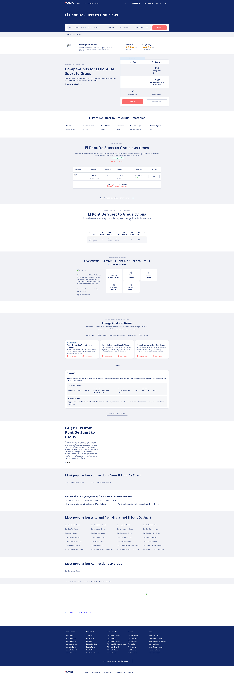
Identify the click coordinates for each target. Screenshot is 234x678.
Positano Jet (132, 647)
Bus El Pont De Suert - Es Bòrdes (102, 549)
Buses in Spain (83, 581)
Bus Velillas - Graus (97, 545)
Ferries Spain (132, 641)
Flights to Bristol (113, 647)
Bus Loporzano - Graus (125, 529)
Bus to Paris (90, 647)
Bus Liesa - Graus (71, 533)
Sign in (167, 3)
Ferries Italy (132, 644)
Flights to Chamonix (114, 635)
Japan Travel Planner (156, 638)
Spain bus (89, 635)
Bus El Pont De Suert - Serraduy (128, 549)
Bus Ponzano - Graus (72, 537)
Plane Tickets (112, 632)
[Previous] (89, 233)
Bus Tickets (90, 632)
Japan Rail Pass (154, 635)
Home (67, 581)
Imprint (85, 672)
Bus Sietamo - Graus (98, 537)
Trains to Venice (71, 644)
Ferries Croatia (133, 638)
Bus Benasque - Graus (124, 533)
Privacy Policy (107, 672)
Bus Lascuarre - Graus (124, 537)
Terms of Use (95, 672)
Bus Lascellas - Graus (150, 541)
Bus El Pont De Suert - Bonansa (75, 549)
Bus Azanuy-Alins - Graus (73, 541)
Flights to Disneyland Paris (116, 644)
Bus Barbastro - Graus (150, 525)
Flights (90, 3)
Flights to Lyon (112, 638)
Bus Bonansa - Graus (98, 533)
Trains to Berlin (71, 647)
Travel (151, 632)
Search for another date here (117, 186)
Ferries (97, 3)
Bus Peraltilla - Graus (124, 541)
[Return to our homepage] (71, 3)
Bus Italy (89, 641)
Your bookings (148, 3)
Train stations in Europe (157, 641)
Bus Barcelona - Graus (72, 525)
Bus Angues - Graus (149, 537)
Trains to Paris (71, 641)
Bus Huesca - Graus (123, 525)
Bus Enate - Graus (97, 541)
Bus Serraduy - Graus (72, 545)
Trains (78, 3)
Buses (84, 3)
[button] (113, 27)
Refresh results (115, 161)
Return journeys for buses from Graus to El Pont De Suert (86, 504)
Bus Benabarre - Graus (151, 529)
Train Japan (69, 635)
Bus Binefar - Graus (71, 529)
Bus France (90, 638)
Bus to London (91, 644)
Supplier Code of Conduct (124, 672)
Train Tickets (70, 632)
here (132, 198)
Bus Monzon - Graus (98, 529)
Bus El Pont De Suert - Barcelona (102, 483)
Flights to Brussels (113, 641)
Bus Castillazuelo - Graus (151, 533)
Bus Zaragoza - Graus (98, 525)
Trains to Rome (71, 638)
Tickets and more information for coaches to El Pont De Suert (139, 504)
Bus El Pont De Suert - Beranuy (153, 549)
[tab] (91, 335)
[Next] (144, 233)
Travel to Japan (154, 644)
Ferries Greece (133, 635)
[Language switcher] (136, 3)
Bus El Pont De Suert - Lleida (74, 483)
